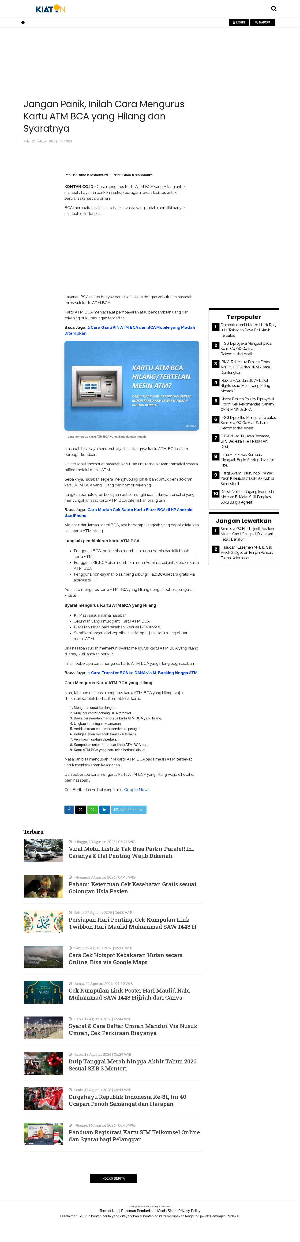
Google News (137, 789)
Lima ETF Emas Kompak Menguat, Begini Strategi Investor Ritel (247, 459)
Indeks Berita (113, 1178)
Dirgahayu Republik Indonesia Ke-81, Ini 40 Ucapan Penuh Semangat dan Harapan (127, 1100)
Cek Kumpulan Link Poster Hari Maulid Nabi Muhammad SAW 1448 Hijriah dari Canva (129, 993)
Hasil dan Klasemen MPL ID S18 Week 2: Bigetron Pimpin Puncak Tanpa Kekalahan (247, 552)
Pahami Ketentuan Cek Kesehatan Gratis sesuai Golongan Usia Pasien (132, 887)
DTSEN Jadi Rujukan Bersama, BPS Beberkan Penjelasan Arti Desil (245, 441)
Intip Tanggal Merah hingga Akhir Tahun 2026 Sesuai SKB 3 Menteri (133, 1064)
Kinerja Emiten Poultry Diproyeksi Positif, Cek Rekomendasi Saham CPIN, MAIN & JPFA (247, 404)
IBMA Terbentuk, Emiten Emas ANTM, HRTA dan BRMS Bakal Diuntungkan (246, 367)
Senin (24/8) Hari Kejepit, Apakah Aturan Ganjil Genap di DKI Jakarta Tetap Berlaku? (248, 534)
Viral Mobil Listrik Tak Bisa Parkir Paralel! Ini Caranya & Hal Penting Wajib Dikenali (131, 852)
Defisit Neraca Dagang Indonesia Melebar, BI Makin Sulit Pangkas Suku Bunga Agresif (247, 496)
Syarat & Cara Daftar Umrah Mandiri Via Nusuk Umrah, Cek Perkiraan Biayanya (133, 1029)
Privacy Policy (189, 1211)
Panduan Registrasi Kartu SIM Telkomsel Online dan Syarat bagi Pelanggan (134, 1135)
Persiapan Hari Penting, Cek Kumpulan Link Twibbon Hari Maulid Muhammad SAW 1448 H (132, 923)
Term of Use (109, 1211)
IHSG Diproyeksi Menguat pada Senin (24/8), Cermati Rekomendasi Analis (246, 348)
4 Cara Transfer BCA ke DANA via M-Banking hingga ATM (142, 672)
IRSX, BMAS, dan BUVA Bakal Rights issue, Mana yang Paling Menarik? (245, 385)
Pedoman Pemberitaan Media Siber (148, 1211)
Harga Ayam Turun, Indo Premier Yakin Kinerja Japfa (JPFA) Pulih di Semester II (247, 478)
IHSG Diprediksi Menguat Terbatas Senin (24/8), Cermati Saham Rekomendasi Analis (248, 422)
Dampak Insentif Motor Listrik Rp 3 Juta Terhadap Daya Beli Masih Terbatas (248, 330)
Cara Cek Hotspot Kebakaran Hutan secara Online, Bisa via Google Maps (126, 958)
